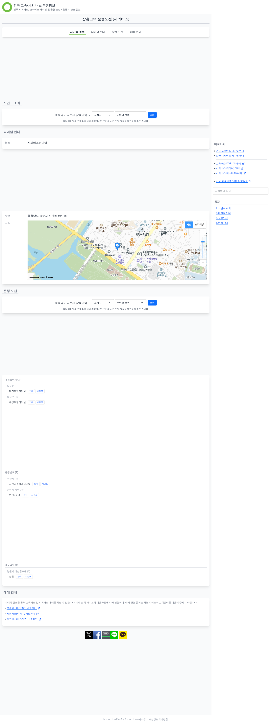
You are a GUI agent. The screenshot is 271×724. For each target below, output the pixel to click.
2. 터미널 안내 (223, 213)
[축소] (203, 262)
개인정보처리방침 (158, 719)
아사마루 (141, 719)
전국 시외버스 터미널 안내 (230, 155)
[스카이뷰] (199, 224)
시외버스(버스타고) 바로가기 (22, 619)
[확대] (203, 232)
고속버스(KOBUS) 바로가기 (22, 608)
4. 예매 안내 (222, 222)
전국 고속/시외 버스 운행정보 (34, 5)
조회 (152, 114)
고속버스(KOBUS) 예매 (228, 163)
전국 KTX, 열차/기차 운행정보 (232, 181)
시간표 (40, 391)
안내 (31, 391)
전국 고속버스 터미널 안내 (230, 150)
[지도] (189, 224)
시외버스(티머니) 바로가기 (21, 613)
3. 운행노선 (222, 218)
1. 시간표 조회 (223, 208)
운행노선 (117, 32)
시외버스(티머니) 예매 (228, 168)
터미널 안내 (98, 32)
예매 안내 (135, 32)
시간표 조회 (77, 32)
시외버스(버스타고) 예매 (229, 173)
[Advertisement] (106, 68)
